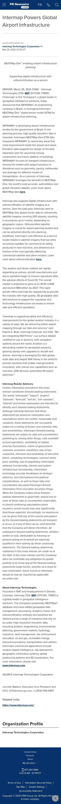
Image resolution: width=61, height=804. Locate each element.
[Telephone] (48, 5)
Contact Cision (30, 751)
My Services (29, 763)
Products (30, 755)
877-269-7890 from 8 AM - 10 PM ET (30, 771)
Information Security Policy (38, 783)
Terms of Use (14, 783)
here (22, 192)
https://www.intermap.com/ (18, 705)
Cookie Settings (37, 787)
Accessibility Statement (30, 791)
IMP (27, 93)
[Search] (57, 5)
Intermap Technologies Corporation (23, 732)
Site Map (20, 787)
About (30, 759)
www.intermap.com (13, 665)
